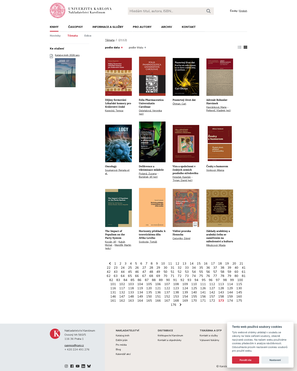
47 (144, 272)
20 (234, 263)
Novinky (55, 36)
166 (158, 301)
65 (130, 276)
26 (137, 268)
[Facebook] (72, 366)
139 (185, 292)
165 (149, 301)
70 (165, 276)
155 (194, 296)
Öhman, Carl (179, 103)
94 (196, 280)
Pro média (121, 344)
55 (201, 272)
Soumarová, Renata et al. (117, 172)
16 (206, 263)
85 (132, 280)
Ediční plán (122, 340)
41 (244, 268)
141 (203, 292)
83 (118, 280)
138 (176, 292)
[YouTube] (77, 366)
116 (113, 288)
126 (203, 288)
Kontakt (189, 27)
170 (194, 301)
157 (212, 296)
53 (187, 272)
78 (222, 276)
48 (151, 272)
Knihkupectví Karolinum (170, 335)
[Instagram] (66, 366)
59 (229, 272)
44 (123, 272)
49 (158, 272)
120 (149, 288)
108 (176, 284)
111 (203, 284)
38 (222, 268)
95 (204, 280)
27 (144, 268)
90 (168, 280)
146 (113, 296)
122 (167, 288)
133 (131, 292)
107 (167, 284)
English (243, 11)
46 (137, 272)
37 (215, 268)
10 (163, 263)
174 (230, 301)
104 (140, 284)
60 (236, 272)
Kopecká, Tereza (114, 110)
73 (187, 276)
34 (194, 268)
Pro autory (142, 27)
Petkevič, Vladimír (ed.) (218, 110)
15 (199, 263)
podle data (112, 47)
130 (239, 288)
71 (172, 276)
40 (236, 268)
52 (180, 272)
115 (239, 284)
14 (192, 263)
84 (125, 280)
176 (173, 305)
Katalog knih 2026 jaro (67, 55)
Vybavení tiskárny (209, 340)
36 (208, 268)
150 (149, 296)
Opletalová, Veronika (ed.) (150, 112)
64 (123, 276)
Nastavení (275, 360)
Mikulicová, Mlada (216, 245)
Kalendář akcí (123, 354)
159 (230, 296)
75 (201, 276)
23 (116, 268)
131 (113, 292)
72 (180, 276)
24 (123, 268)
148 (131, 296)
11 (170, 263)
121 (158, 288)
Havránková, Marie (216, 107)
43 (116, 272)
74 (194, 276)
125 (194, 288)
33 (187, 268)
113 (221, 284)
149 (140, 296)
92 (182, 280)
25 (130, 268)
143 (221, 292)
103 (131, 284)
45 (130, 272)
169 (185, 301)
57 (215, 272)
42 (109, 272)
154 (185, 296)
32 (180, 268)
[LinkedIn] (83, 366)
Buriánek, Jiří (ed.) (148, 177)
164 (140, 301)
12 (177, 263)
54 (194, 272)
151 (158, 296)
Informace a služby (107, 27)
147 (122, 296)
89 (161, 280)
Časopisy (75, 27)
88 (154, 280)
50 (165, 272)
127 (212, 288)
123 (176, 288)
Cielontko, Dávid (181, 238)
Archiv (166, 27)
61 (244, 272)
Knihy (54, 27)
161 (113, 301)
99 (232, 280)
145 (239, 292)
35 (201, 268)
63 (116, 276)
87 (147, 280)
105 (149, 284)
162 (122, 301)
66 (137, 276)
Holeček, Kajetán (182, 177)
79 (229, 276)
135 (149, 292)
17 (213, 263)
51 (172, 272)
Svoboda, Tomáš (148, 241)
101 (113, 284)
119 (140, 288)
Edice (87, 36)
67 (144, 276)
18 (220, 263)
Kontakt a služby (209, 335)
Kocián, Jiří (110, 241)
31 (172, 268)
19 (227, 263)
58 (222, 272)
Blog (118, 349)
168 (176, 301)
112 (212, 284)
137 (167, 292)
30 (165, 268)
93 (189, 280)
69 (158, 276)
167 (167, 301)
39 (229, 268)
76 (208, 276)
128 (221, 288)
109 (185, 284)
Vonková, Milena (215, 170)
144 (230, 292)
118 (131, 288)
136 (158, 292)
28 (151, 268)
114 (230, 284)
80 (236, 276)
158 (221, 296)
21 (241, 263)
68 (151, 276)
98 (225, 280)
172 (212, 301)
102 (122, 284)
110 (194, 284)
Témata (72, 36)
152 (167, 296)
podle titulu (136, 47)
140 (194, 292)
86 (139, 280)
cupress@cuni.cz (74, 345)
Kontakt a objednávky (169, 340)
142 (212, 292)
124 (185, 288)
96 (211, 280)
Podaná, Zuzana (148, 173)
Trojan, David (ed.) (182, 180)
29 (158, 268)
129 (230, 288)
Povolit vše (245, 360)
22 (109, 268)
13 (184, 263)
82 (111, 280)
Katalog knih (122, 335)
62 (109, 276)
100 (240, 280)
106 (158, 284)
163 (131, 301)
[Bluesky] (89, 366)
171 (203, 301)
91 (175, 280)
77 (215, 276)
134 (140, 292)
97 (218, 280)
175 (239, 301)
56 (208, 272)
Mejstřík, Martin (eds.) (118, 246)
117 (122, 288)
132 (122, 292)
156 (203, 296)
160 (239, 296)
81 (244, 276)
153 (176, 296)
